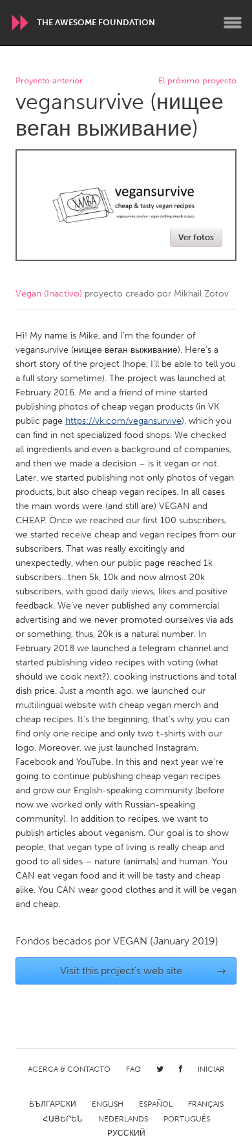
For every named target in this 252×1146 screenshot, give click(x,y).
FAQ (133, 1069)
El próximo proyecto (197, 81)
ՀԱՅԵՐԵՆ (63, 1118)
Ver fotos (196, 237)
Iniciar (211, 1069)
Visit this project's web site (143, 970)
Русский (126, 1133)
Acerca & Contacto (69, 1069)
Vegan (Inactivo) (49, 293)
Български (52, 1104)
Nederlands (123, 1118)
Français (206, 1104)
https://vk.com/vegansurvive (123, 420)
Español (156, 1104)
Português (186, 1118)
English (107, 1104)
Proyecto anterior (49, 81)
